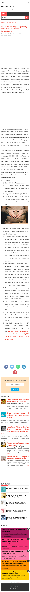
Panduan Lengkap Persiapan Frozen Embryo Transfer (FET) (18, 444)
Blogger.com (17, 588)
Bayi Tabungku (7, 6)
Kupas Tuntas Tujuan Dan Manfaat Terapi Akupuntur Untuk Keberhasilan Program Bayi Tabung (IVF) (15, 430)
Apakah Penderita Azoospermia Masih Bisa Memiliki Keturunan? (18, 458)
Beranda (16, 475)
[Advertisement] (15, 52)
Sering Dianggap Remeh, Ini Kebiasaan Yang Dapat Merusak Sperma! (18, 415)
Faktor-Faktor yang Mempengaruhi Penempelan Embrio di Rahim (16, 511)
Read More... (10, 410)
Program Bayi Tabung (6, 35)
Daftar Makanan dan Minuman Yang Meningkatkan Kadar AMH (18, 400)
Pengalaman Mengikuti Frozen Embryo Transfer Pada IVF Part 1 (17, 489)
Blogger (20, 582)
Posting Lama (25, 475)
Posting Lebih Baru (6, 475)
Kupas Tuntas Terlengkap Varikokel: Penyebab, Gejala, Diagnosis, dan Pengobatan (16, 518)
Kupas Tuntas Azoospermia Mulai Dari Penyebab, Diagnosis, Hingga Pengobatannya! (12, 541)
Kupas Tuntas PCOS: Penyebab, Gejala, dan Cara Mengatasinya (17, 496)
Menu (4, 13)
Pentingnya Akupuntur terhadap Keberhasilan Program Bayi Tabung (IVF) (16, 504)
